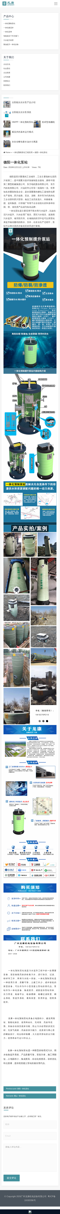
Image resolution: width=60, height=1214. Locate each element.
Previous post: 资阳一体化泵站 (17, 1089)
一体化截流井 (8, 28)
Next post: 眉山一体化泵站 (16, 1096)
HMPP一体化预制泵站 (22, 122)
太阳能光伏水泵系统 (21, 112)
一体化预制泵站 (9, 23)
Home (8, 152)
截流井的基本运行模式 (22, 132)
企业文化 (6, 64)
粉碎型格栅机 (48, 122)
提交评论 (11, 1178)
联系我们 (6, 85)
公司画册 (6, 77)
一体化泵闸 (7, 32)
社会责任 (6, 68)
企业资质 (6, 73)
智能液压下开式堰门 (11, 36)
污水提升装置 (8, 40)
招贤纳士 (6, 81)
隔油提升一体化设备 (11, 44)
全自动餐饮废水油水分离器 (25, 141)
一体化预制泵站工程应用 (23, 152)
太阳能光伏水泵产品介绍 (23, 102)
